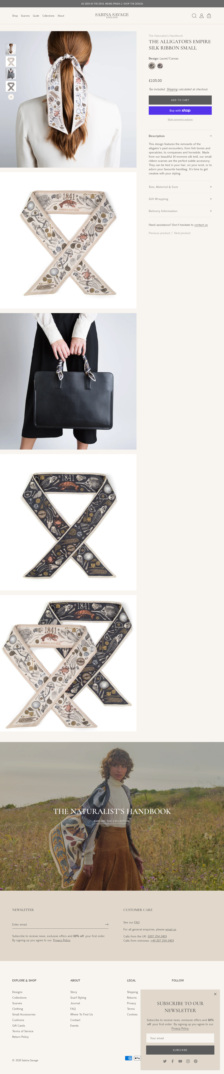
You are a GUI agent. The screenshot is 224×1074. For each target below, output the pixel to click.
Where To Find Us (81, 1014)
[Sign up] (106, 924)
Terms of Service (22, 1031)
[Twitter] (165, 1061)
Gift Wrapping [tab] (158, 199)
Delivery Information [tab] (163, 211)
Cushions (18, 1020)
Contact (75, 1020)
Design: (163, 58)
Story (73, 992)
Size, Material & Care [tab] (163, 187)
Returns (132, 997)
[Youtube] (180, 1061)
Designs (17, 992)
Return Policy (20, 1036)
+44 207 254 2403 (162, 940)
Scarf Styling (78, 997)
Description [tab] (157, 136)
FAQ (137, 922)
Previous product (160, 233)
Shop (15, 15)
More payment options (180, 119)
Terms (131, 1009)
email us (170, 929)
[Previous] (11, 38)
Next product (182, 233)
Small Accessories (24, 1014)
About (61, 15)
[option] (11, 49)
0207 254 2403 (157, 936)
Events (74, 1025)
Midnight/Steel (160, 66)
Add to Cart (180, 100)
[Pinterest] (195, 1061)
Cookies (132, 1014)
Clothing (17, 1009)
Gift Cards (18, 1025)
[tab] (180, 161)
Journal (75, 1003)
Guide (36, 15)
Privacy (131, 1003)
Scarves (25, 15)
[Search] (194, 16)
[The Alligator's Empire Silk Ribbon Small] (10, 49)
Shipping (172, 89)
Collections (48, 15)
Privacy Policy (180, 1028)
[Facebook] (172, 1061)
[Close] (215, 994)
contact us (201, 225)
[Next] (11, 97)
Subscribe (180, 1050)
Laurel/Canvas (152, 66)
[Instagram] (188, 1061)
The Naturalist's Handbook (166, 35)
